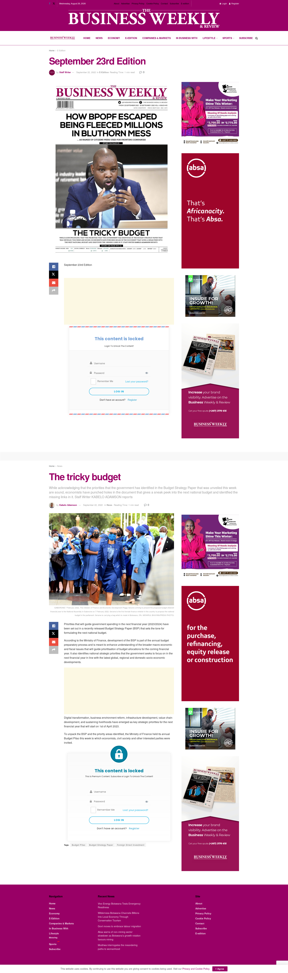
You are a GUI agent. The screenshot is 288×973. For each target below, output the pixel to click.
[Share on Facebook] (53, 267)
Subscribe (174, 3)
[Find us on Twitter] (54, 3)
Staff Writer (65, 72)
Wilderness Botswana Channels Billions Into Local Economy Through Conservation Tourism (118, 916)
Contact (164, 3)
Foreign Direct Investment (130, 844)
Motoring (53, 937)
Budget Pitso (78, 844)
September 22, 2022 (86, 72)
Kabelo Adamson (68, 504)
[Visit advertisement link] (144, 18)
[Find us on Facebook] (49, 3)
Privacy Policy (138, 3)
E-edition (185, 3)
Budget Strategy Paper (101, 844)
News (99, 38)
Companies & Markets (156, 38)
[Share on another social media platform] (53, 291)
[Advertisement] (119, 301)
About (116, 3)
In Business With (186, 38)
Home (86, 38)
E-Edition (131, 38)
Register (235, 3)
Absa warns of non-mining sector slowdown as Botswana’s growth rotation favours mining (119, 935)
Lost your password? (136, 381)
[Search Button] (256, 38)
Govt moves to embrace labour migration (119, 926)
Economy (114, 38)
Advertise (125, 3)
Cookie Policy (152, 3)
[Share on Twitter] (53, 275)
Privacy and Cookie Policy (195, 968)
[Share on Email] (53, 283)
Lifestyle (209, 38)
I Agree (220, 968)
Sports (227, 38)
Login (224, 3)
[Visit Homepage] (62, 38)
